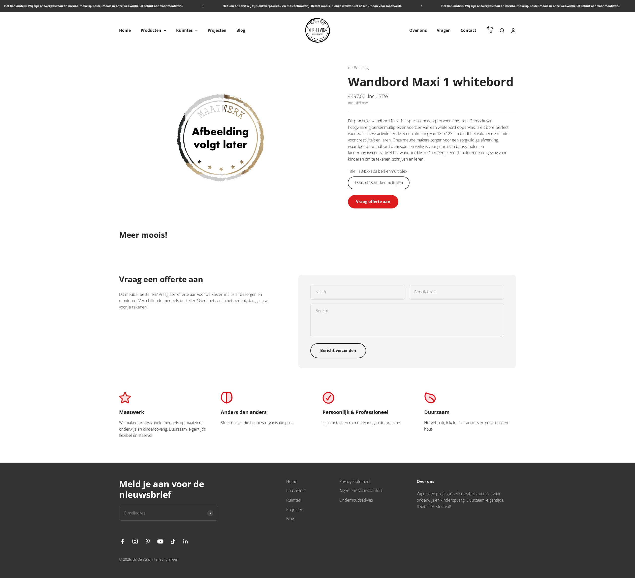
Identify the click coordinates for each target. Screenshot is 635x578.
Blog (240, 30)
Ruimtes (184, 30)
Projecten (217, 30)
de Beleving (358, 67)
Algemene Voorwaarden (360, 490)
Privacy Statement (355, 481)
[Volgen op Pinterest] (147, 541)
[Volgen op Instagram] (135, 541)
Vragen (444, 30)
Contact (468, 30)
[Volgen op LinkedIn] (185, 541)
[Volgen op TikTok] (173, 541)
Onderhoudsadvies (356, 500)
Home (125, 30)
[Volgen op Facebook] (122, 541)
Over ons (418, 30)
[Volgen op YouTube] (160, 541)
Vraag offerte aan (373, 201)
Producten (151, 30)
